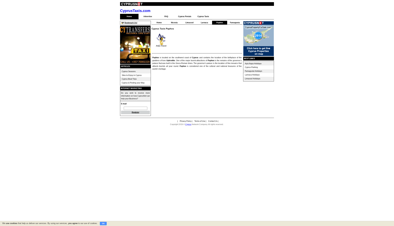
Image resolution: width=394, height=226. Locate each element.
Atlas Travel (161, 46)
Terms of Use (199, 121)
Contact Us (212, 121)
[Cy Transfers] (135, 63)
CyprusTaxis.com (135, 11)
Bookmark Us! (131, 23)
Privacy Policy (185, 121)
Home (129, 16)
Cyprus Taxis (203, 16)
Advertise (147, 16)
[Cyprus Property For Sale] (258, 55)
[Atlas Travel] (161, 39)
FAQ (166, 16)
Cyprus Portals (184, 16)
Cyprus (188, 124)
